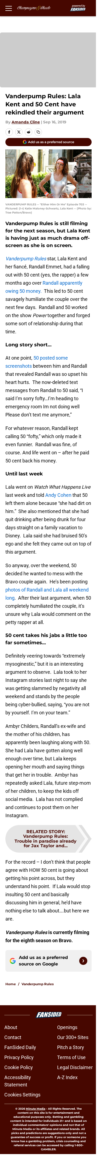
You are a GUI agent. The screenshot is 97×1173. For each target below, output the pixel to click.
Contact (12, 1037)
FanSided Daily (20, 1047)
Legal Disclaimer (75, 1067)
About (10, 1027)
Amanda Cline (26, 122)
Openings (67, 1027)
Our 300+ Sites (72, 1037)
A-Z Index (67, 1077)
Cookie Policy (18, 1067)
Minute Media (35, 1108)
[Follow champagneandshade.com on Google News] (83, 961)
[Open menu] (8, 8)
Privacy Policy (19, 1057)
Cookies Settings (22, 1095)
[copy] (38, 132)
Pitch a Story (70, 1047)
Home (10, 984)
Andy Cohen (58, 495)
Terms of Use (71, 1057)
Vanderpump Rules (38, 984)
